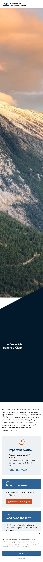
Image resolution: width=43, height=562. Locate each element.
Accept (21, 553)
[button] (40, 534)
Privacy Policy (21, 558)
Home (5, 343)
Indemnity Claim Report (20, 501)
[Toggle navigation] (38, 4)
